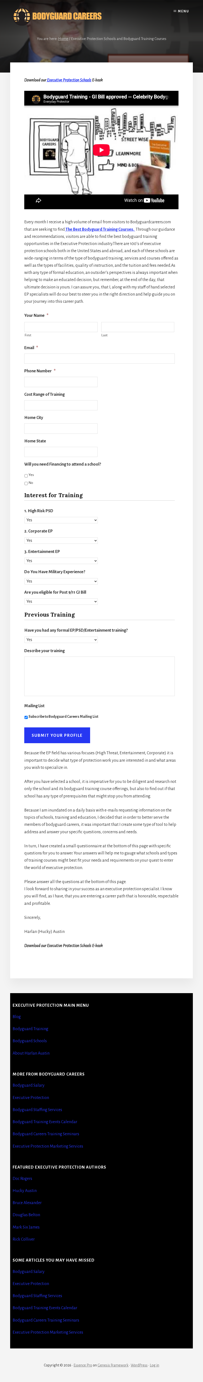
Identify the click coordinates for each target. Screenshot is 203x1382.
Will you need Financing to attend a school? (62, 464)
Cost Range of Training (44, 394)
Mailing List (34, 706)
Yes (31, 475)
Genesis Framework (113, 1365)
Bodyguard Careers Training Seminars (46, 1134)
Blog (17, 1017)
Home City (33, 418)
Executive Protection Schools (68, 80)
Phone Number (40, 371)
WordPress (139, 1365)
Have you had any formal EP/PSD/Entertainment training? (76, 630)
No (30, 483)
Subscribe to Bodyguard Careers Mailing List (63, 717)
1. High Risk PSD (38, 511)
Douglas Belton (26, 1215)
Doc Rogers (22, 1178)
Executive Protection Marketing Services (48, 1146)
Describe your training (44, 651)
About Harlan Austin (31, 1053)
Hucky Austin (25, 1191)
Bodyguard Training (30, 1029)
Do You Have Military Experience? (54, 572)
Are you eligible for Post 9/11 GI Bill (55, 592)
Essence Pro (83, 1365)
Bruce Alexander (27, 1203)
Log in (154, 1365)
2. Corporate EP (38, 531)
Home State (35, 441)
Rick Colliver (24, 1239)
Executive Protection (31, 1098)
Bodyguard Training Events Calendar (45, 1122)
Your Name (36, 315)
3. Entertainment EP (42, 551)
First (28, 335)
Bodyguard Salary (29, 1085)
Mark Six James (26, 1227)
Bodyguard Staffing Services (37, 1110)
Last (105, 335)
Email (31, 348)
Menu (183, 11)
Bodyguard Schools (30, 1041)
